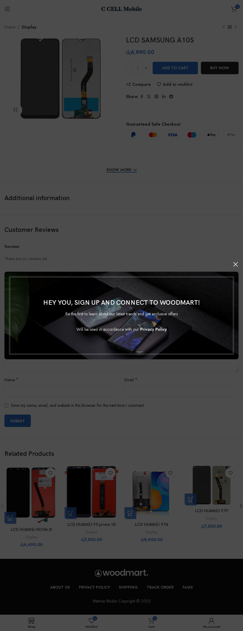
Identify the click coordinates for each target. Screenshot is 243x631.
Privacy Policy (153, 329)
